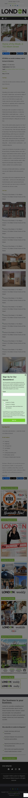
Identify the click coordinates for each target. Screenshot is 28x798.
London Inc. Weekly (10, 404)
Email (4, 391)
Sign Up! (14, 420)
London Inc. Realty (10, 402)
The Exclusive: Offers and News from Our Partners (14, 407)
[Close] (25, 375)
